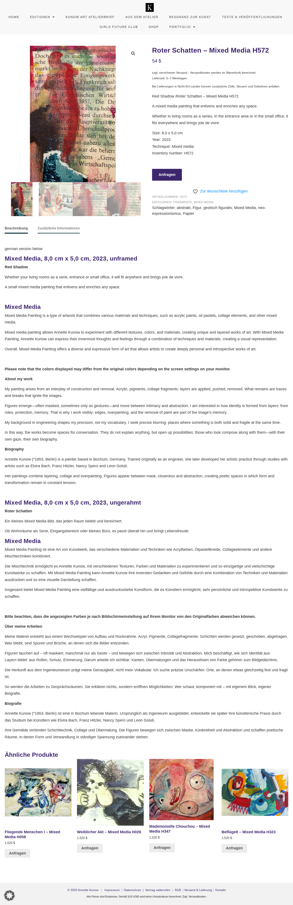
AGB (178, 890)
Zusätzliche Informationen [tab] (59, 228)
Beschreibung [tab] (16, 228)
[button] (133, 53)
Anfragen (167, 174)
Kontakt (220, 890)
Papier (188, 213)
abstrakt (183, 208)
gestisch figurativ (217, 208)
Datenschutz (132, 890)
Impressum (112, 890)
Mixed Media (203, 202)
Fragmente (182, 202)
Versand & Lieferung (198, 890)
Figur (197, 208)
